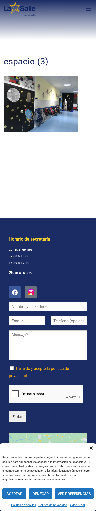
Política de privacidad (52, 505)
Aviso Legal (77, 505)
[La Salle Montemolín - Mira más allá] (20, 10)
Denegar (40, 494)
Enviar (17, 416)
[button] (91, 448)
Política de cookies (23, 505)
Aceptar (14, 494)
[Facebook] (15, 292)
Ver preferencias (74, 494)
